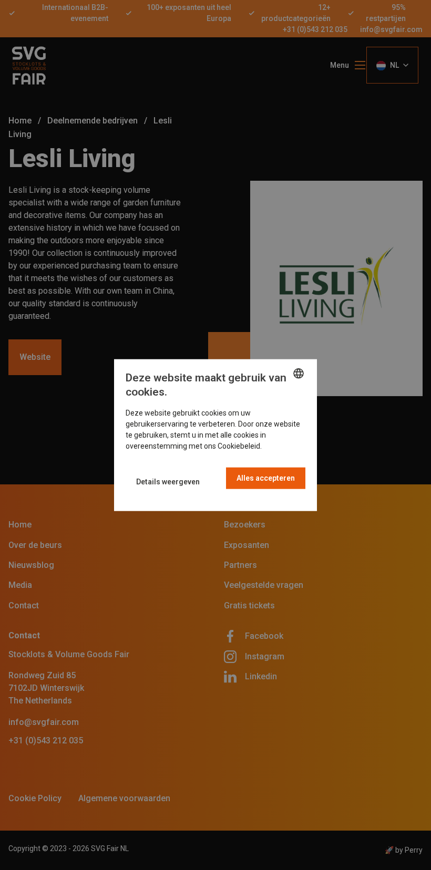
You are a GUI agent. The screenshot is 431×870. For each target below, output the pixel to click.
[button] (168, 482)
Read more (281, 445)
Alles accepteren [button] (266, 477)
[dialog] (215, 435)
